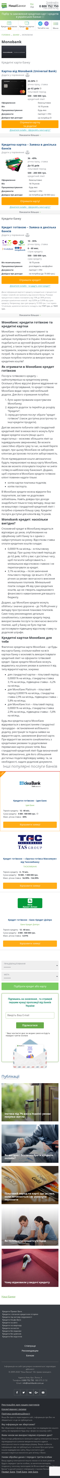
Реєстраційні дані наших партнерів (20, 1404)
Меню (55, 28)
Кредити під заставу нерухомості (17, 1317)
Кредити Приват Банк (12, 1311)
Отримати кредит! (30, 280)
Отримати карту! (30, 201)
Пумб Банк (21, 1471)
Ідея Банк (33, 1471)
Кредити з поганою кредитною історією (20, 1314)
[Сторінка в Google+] (36, 1392)
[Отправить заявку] (14, 87)
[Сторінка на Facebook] (17, 1392)
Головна (6, 35)
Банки (16, 35)
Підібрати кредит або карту (30, 986)
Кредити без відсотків (12, 1336)
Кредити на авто (9, 1322)
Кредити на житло (10, 1328)
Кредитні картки (26, 27)
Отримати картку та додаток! (30, 124)
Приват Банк (8, 1471)
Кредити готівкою (9, 27)
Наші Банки (8, 1296)
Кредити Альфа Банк (11, 1319)
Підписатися (30, 1025)
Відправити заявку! (30, 824)
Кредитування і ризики (14, 1409)
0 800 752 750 (48, 6)
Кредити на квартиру (12, 1325)
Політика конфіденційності (16, 1413)
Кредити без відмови (11, 1331)
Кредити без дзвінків (11, 1333)
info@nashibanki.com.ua (33, 1383)
